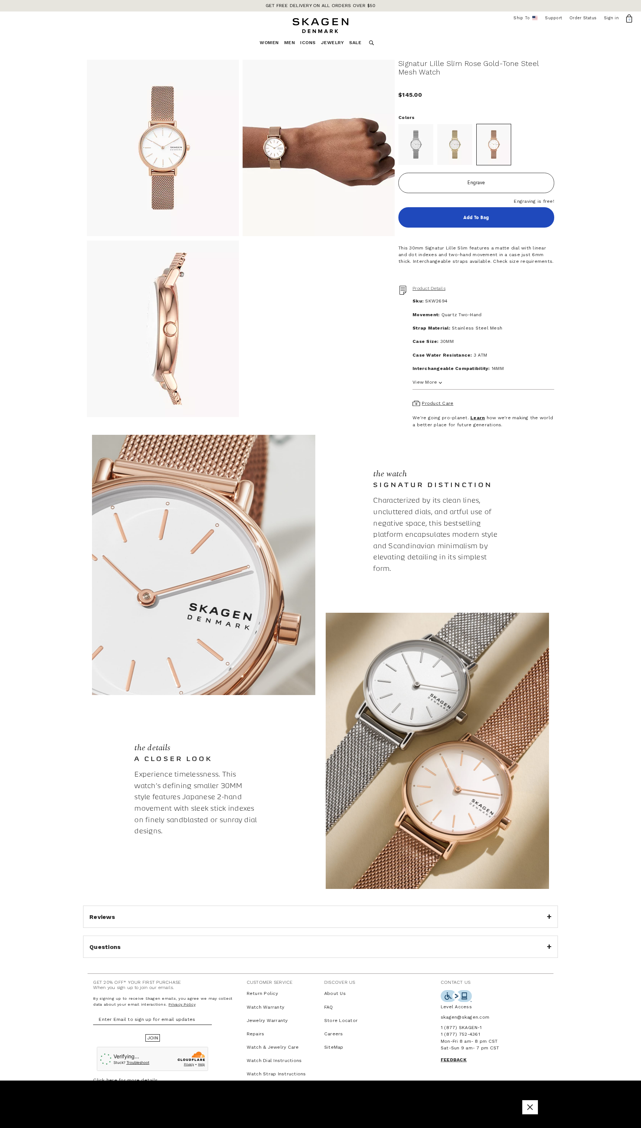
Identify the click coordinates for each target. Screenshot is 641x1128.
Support (553, 18)
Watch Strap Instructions (276, 1073)
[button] (530, 1107)
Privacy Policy (181, 1004)
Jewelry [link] (332, 42)
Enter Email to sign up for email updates (147, 1019)
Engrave (476, 182)
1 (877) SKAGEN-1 (461, 1027)
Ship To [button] (524, 18)
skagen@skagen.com (465, 1017)
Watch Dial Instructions (274, 1060)
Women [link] (269, 42)
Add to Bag (476, 217)
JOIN (152, 1038)
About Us (335, 993)
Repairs (255, 1033)
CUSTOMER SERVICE (270, 982)
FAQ (328, 1007)
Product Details (429, 288)
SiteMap (333, 1047)
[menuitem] (272, 44)
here (111, 1080)
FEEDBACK (454, 1059)
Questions (105, 946)
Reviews (102, 916)
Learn (477, 417)
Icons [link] (308, 42)
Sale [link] (355, 42)
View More (424, 382)
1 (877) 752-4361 (460, 1034)
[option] (163, 147)
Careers (333, 1033)
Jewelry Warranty (267, 1020)
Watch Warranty (266, 1007)
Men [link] (289, 42)
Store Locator (341, 1020)
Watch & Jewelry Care (273, 1047)
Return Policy (262, 993)
